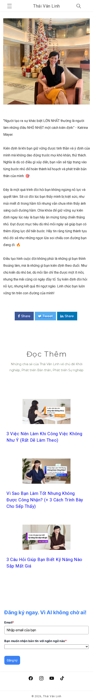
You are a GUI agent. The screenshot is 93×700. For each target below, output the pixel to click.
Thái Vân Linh (52, 696)
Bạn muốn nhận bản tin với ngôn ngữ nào (35, 641)
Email (9, 622)
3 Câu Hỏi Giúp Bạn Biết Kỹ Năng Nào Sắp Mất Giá (44, 563)
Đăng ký (12, 660)
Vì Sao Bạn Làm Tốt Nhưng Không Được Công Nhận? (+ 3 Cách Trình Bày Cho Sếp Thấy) (44, 500)
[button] (9, 6)
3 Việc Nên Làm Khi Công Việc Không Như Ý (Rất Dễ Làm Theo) (44, 437)
